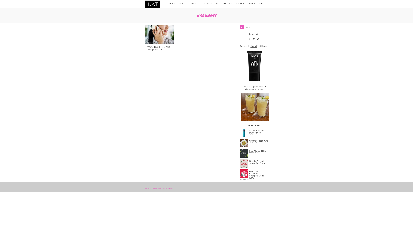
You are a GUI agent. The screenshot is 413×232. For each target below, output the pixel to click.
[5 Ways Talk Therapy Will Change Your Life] (159, 34)
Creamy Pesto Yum (258, 140)
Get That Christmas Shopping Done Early (256, 174)
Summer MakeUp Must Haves (257, 131)
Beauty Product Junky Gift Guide (257, 162)
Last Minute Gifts (257, 150)
